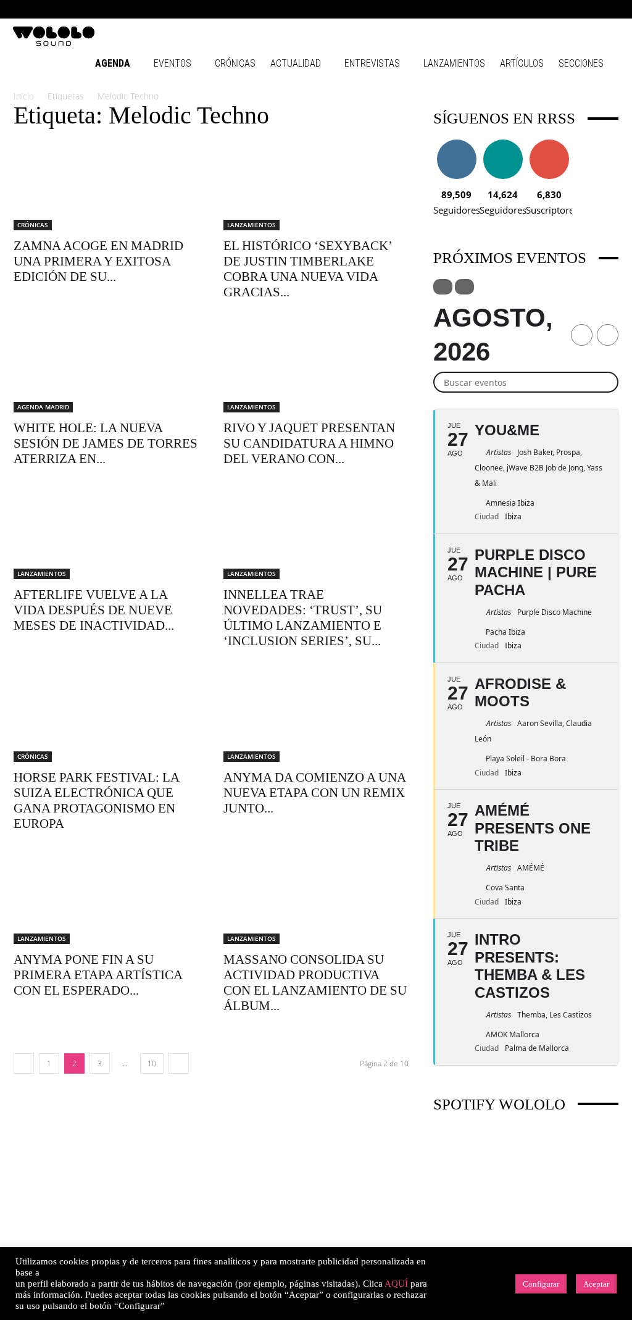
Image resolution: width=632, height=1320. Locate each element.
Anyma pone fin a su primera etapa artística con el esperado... (98, 975)
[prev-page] (24, 1063)
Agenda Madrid (43, 407)
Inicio (24, 96)
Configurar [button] (541, 1284)
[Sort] (464, 286)
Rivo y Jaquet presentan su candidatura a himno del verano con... (309, 443)
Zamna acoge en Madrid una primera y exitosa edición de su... (98, 261)
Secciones (581, 63)
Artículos (522, 63)
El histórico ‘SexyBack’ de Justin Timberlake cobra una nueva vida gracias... (307, 268)
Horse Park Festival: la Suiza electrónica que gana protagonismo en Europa (96, 800)
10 (152, 1063)
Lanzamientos (454, 63)
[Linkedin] (549, 9)
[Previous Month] (581, 335)
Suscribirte (549, 144)
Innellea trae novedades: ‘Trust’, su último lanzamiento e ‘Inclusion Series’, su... (302, 617)
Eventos (172, 63)
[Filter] (442, 286)
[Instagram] (529, 9)
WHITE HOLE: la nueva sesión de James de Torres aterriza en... (106, 443)
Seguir (456, 144)
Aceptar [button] (596, 1284)
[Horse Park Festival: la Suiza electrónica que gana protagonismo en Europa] (106, 715)
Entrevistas (372, 63)
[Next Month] (607, 335)
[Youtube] (610, 9)
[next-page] (178, 1063)
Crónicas (235, 63)
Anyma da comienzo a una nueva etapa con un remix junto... (314, 793)
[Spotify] (569, 9)
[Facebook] (508, 9)
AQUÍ (396, 1284)
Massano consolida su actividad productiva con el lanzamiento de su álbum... (315, 982)
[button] (490, 9)
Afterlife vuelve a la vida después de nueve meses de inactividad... (94, 610)
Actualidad (295, 63)
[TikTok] (590, 9)
